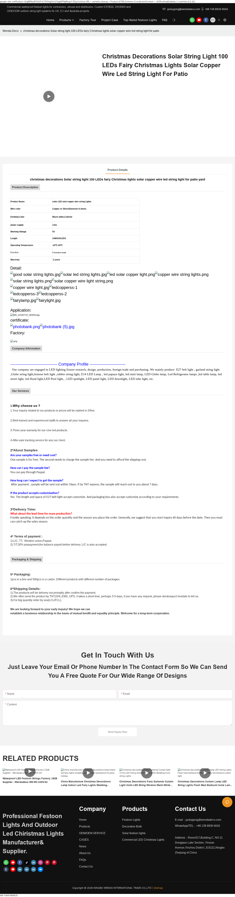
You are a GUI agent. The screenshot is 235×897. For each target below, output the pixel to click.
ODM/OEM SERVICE (92, 833)
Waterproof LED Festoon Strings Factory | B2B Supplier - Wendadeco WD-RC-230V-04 (30, 780)
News (82, 846)
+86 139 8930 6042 (216, 9)
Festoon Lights (131, 819)
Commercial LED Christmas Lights (143, 839)
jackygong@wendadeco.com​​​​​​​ (183, 9)
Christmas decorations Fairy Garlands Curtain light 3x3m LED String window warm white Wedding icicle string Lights (146, 783)
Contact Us (86, 866)
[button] (174, 19)
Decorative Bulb (132, 826)
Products (84, 826)
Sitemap (158, 887)
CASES (84, 839)
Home (83, 819)
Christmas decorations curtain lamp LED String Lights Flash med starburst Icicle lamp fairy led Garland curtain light (205, 783)
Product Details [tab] (118, 169)
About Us (84, 853)
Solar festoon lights (134, 833)
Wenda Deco (11, 30)
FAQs (82, 859)
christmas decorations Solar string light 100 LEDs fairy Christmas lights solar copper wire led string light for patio (91, 30)
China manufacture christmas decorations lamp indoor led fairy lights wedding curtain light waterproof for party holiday (86, 783)
